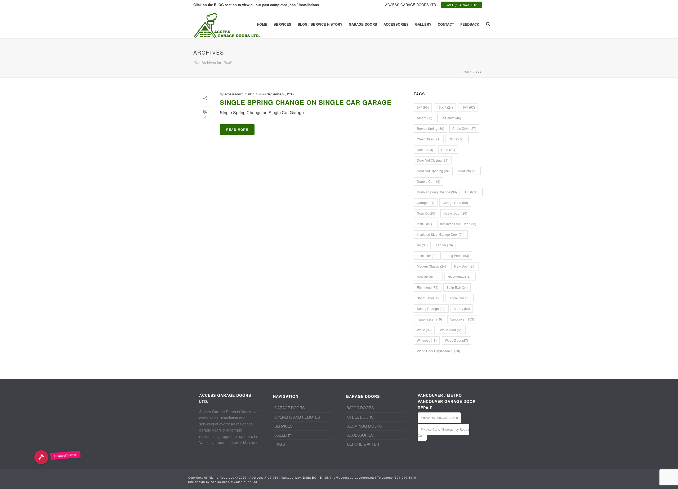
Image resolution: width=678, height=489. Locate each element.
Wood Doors (360, 407)
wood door (456, 340)
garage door (455, 202)
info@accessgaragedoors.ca (352, 477)
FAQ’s (279, 444)
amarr (424, 117)
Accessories (396, 24)
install (424, 223)
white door (451, 329)
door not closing (432, 160)
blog (251, 94)
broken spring (430, 128)
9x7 (423, 107)
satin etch (457, 287)
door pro (468, 170)
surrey (462, 308)
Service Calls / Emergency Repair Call (443, 432)
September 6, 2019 (280, 94)
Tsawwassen (429, 319)
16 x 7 (445, 107)
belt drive (450, 117)
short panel (428, 298)
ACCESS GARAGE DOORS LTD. (411, 4)
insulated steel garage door (441, 234)
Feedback (469, 24)
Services (282, 24)
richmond (427, 287)
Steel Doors (360, 417)
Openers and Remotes (297, 417)
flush (472, 192)
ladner (444, 245)
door (448, 149)
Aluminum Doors (364, 426)
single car (460, 298)
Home (262, 24)
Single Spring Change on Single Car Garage (305, 102)
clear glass (428, 139)
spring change (431, 308)
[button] (41, 457)
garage (425, 202)
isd (422, 245)
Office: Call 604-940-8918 (439, 418)
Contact (446, 24)
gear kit (426, 213)
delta (425, 149)
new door (464, 266)
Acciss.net (219, 481)
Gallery (423, 24)
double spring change (437, 192)
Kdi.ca (252, 481)
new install (428, 276)
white (424, 329)
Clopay (457, 139)
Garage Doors (363, 24)
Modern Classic (431, 266)
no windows (460, 276)
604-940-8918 (405, 477)
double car (428, 181)
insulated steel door (458, 223)
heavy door (455, 213)
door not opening (433, 170)
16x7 (468, 107)
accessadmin (233, 94)
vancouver (462, 319)
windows (427, 340)
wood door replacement (438, 351)
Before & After (363, 444)
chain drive (464, 128)
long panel (457, 255)
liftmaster (427, 255)
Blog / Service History (320, 24)
